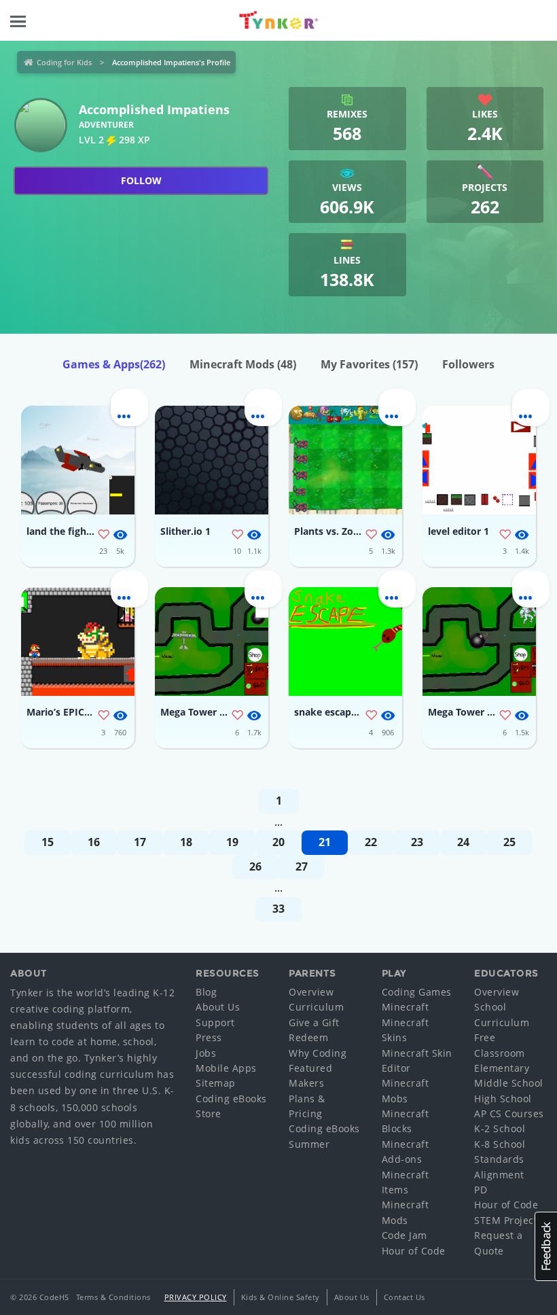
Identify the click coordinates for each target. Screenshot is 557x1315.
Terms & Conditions (113, 1297)
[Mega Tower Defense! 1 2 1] (211, 641)
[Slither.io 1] (211, 460)
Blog (206, 991)
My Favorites (369, 364)
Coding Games (417, 991)
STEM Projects (508, 1220)
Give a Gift (314, 1022)
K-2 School (499, 1128)
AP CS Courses (509, 1113)
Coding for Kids (64, 62)
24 (463, 842)
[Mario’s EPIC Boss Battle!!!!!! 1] (77, 641)
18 (186, 842)
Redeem (308, 1037)
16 (94, 842)
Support (215, 1022)
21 (325, 842)
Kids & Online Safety (280, 1297)
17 (140, 842)
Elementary (501, 1068)
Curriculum (316, 1006)
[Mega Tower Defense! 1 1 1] (479, 641)
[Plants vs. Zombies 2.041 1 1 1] (345, 460)
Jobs (206, 1053)
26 (255, 866)
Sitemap (216, 1082)
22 (371, 842)
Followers (468, 364)
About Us (218, 1006)
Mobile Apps (226, 1068)
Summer (309, 1144)
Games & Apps (113, 364)
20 (278, 842)
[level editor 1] (479, 460)
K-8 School (499, 1144)
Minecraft (405, 1006)
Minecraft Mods (243, 364)
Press (209, 1037)
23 (417, 842)
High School (503, 1098)
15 (47, 842)
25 (509, 842)
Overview (311, 991)
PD (480, 1189)
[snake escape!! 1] (345, 641)
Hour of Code (414, 1250)
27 (301, 866)
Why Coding (317, 1053)
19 (232, 842)
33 (278, 908)
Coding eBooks (231, 1098)
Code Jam (404, 1235)
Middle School (508, 1082)
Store (208, 1113)
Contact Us (404, 1297)
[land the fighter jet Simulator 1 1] (77, 460)
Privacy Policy (195, 1297)
